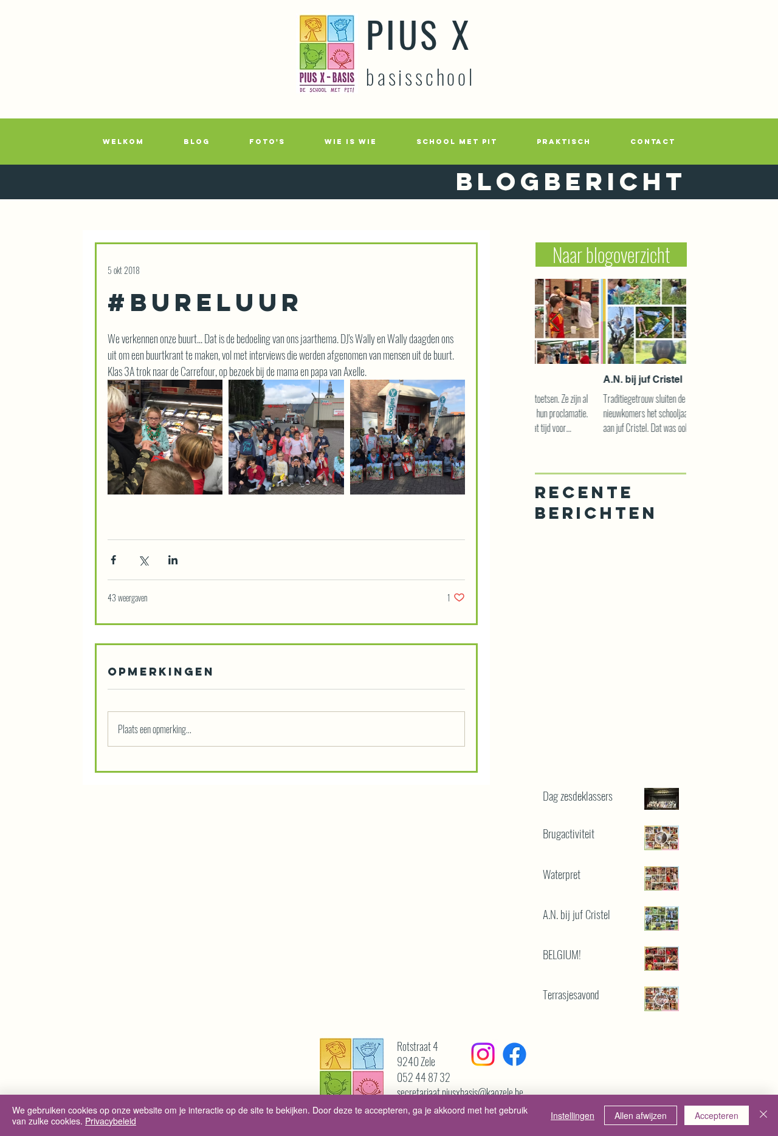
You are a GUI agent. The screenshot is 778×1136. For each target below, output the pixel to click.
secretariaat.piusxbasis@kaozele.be (460, 1092)
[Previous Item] (554, 321)
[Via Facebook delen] (113, 560)
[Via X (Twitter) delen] (143, 560)
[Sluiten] (763, 1115)
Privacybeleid (110, 1121)
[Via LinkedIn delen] (173, 560)
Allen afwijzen (640, 1115)
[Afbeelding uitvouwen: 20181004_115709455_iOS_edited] (165, 437)
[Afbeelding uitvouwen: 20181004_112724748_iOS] (286, 437)
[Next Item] (666, 321)
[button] (267, 141)
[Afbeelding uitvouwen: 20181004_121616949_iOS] (407, 437)
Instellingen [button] (572, 1115)
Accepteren (716, 1115)
